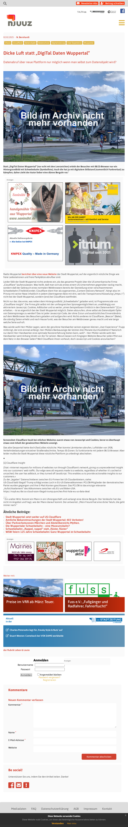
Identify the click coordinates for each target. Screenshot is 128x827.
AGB (76, 808)
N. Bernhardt (23, 37)
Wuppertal (89, 43)
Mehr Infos (71, 823)
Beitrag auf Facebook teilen (11, 785)
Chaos (7, 43)
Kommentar (15, 704)
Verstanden (58, 823)
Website (12, 747)
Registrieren (49, 680)
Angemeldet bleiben (51, 674)
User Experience (74, 43)
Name (12, 732)
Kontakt (107, 808)
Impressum (90, 808)
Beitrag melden (26, 785)
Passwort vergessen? (49, 677)
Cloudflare (17, 43)
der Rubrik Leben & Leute (16, 650)
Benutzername (25, 665)
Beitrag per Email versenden (19, 785)
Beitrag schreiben (114, 3)
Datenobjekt (30, 43)
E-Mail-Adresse (17, 740)
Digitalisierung (58, 43)
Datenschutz (43, 43)
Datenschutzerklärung (54, 808)
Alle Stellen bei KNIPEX (21, 241)
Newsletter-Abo (89, 3)
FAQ (33, 808)
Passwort (25, 669)
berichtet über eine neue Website (39, 274)
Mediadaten (18, 808)
